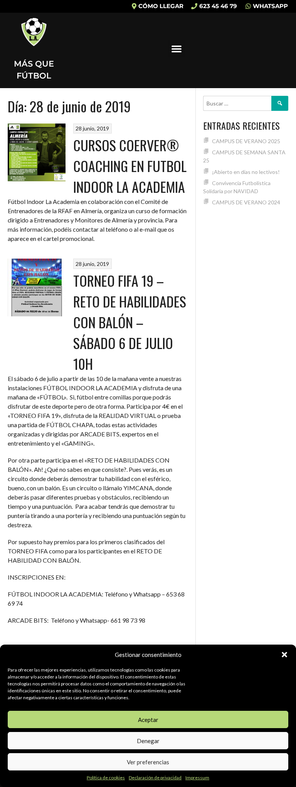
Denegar (148, 740)
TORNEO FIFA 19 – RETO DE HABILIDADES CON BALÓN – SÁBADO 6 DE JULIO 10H (129, 322)
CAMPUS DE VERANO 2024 (246, 202)
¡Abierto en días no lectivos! (246, 172)
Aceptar (148, 719)
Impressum (197, 777)
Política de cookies (106, 777)
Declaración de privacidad (155, 777)
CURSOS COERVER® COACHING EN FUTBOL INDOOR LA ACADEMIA (130, 166)
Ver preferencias (148, 762)
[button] (284, 654)
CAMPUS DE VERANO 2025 (246, 141)
